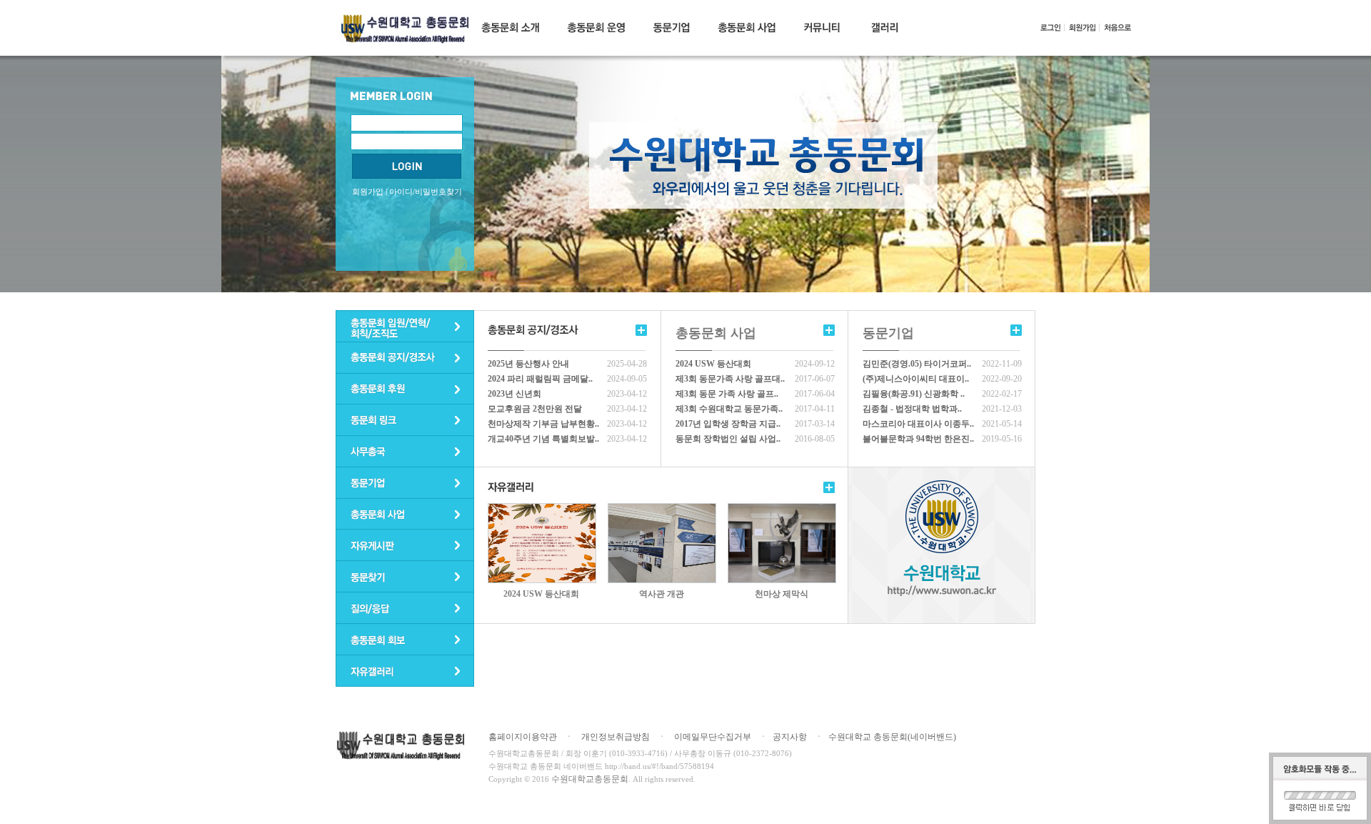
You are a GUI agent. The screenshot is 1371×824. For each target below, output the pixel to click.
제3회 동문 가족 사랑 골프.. (727, 394)
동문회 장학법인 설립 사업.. (728, 439)
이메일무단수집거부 (712, 737)
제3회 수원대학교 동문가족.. (729, 409)
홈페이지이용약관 (522, 737)
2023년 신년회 (514, 394)
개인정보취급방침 (615, 737)
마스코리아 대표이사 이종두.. (918, 424)
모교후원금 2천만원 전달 (535, 409)
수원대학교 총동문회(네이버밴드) (892, 737)
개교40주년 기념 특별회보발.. (543, 439)
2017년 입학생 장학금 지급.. (728, 424)
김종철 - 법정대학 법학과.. (912, 409)
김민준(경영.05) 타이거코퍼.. (917, 364)
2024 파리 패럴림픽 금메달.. (540, 379)
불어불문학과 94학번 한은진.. (918, 439)
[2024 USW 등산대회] (542, 509)
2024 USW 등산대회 (713, 364)
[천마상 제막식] (782, 509)
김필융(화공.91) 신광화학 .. (914, 394)
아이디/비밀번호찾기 (425, 191)
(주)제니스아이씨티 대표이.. (916, 379)
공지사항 (790, 737)
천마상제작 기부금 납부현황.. (543, 424)
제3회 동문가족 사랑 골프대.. (730, 379)
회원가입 (367, 191)
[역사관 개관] (662, 509)
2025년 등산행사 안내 (528, 364)
